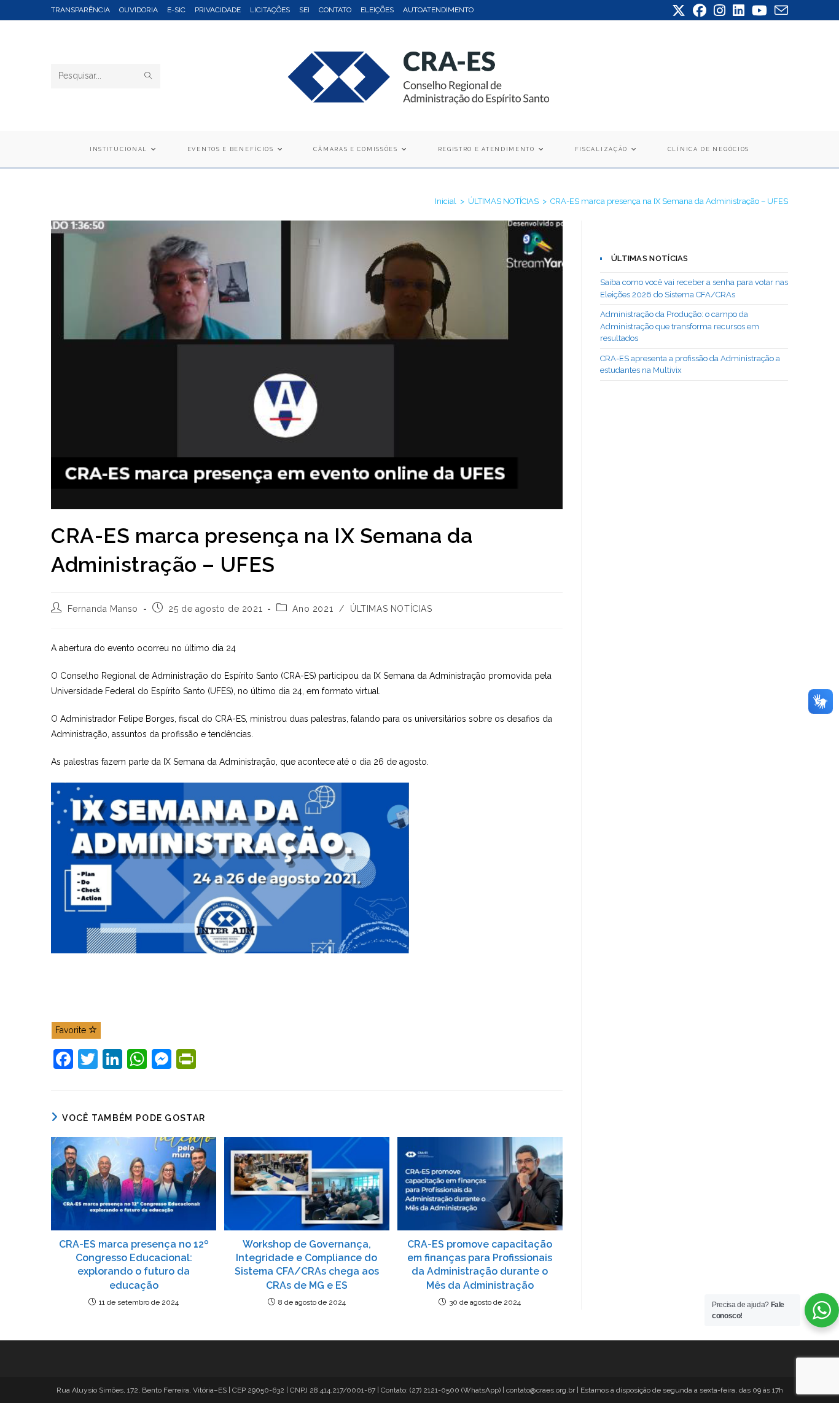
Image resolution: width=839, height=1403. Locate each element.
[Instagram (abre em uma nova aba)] (719, 10)
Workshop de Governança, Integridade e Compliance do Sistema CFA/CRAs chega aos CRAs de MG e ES (307, 1264)
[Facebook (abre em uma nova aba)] (699, 10)
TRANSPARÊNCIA (80, 10)
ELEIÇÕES (377, 10)
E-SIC (176, 10)
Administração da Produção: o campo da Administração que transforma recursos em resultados (679, 326)
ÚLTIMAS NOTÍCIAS (391, 609)
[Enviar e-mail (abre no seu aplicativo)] (779, 10)
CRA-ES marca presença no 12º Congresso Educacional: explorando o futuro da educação (134, 1264)
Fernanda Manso (103, 609)
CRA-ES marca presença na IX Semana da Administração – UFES (669, 201)
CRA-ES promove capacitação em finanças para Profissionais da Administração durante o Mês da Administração (479, 1264)
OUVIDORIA (138, 10)
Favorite (71, 1030)
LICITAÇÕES (270, 10)
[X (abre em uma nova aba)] (678, 10)
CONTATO (335, 10)
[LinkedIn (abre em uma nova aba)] (738, 10)
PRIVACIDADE (218, 10)
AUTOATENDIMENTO (438, 10)
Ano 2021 (312, 609)
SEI (304, 10)
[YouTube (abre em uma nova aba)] (759, 10)
